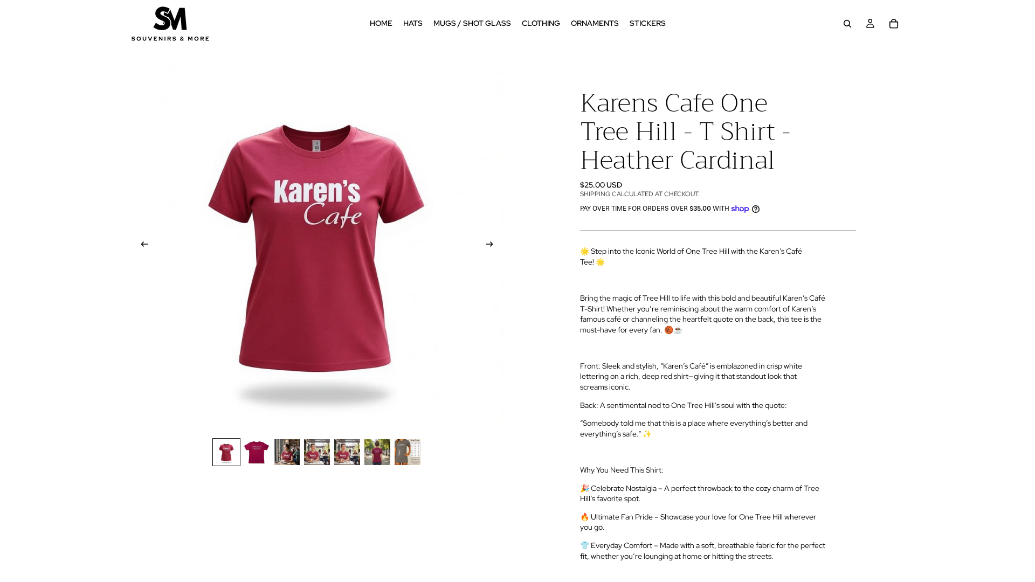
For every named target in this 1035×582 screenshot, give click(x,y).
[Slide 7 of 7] (407, 452)
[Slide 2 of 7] (257, 452)
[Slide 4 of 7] (317, 452)
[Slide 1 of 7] (226, 452)
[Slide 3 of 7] (287, 452)
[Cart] (894, 24)
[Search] (847, 24)
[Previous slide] (141, 245)
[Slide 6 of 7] (377, 452)
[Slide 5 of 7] (347, 452)
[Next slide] (493, 245)
